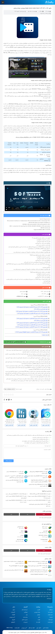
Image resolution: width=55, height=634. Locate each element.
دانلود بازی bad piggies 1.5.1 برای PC (16, 566)
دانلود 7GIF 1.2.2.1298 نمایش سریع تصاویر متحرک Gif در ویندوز (37, 566)
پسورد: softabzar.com (21, 296)
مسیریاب (25, 622)
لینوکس (26, 612)
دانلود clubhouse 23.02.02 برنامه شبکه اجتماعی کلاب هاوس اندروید (38, 485)
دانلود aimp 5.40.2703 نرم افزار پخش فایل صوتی (14, 570)
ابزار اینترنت (50, 622)
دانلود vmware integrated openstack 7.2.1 (39, 574)
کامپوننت (13, 612)
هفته (44, 514)
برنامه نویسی (37, 612)
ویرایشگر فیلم (47, 389)
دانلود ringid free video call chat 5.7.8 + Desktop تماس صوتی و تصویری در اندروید (39, 481)
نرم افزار (38, 389)
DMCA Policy (10, 628)
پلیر (27, 615)
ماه (27, 514)
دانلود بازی (39, 628)
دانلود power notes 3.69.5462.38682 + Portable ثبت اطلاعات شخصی (14, 562)
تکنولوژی (13, 622)
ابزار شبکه (51, 620)
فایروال (13, 620)
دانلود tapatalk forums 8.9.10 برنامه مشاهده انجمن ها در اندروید (37, 476)
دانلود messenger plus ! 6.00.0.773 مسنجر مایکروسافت (15, 472)
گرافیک (13, 615)
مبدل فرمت (50, 615)
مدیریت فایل (25, 620)
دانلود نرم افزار (32, 628)
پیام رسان (25, 617)
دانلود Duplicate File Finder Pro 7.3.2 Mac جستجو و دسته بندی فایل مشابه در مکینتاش (38, 570)
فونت (39, 620)
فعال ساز (38, 622)
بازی (39, 617)
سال (11, 514)
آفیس (38, 610)
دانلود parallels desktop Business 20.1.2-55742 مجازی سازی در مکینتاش (37, 562)
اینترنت (51, 617)
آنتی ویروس (12, 617)
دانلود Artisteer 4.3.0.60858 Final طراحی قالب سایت (16, 494)
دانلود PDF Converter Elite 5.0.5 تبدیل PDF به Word (40, 494)
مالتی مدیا (42, 389)
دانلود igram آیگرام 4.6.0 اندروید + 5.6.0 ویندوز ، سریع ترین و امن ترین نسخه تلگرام (14, 476)
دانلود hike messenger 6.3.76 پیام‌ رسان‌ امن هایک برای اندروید (15, 481)
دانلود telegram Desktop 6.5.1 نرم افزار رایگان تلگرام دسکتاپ (38, 472)
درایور (14, 610)
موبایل (38, 615)
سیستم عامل (25, 610)
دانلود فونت (17, 628)
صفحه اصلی (45, 628)
